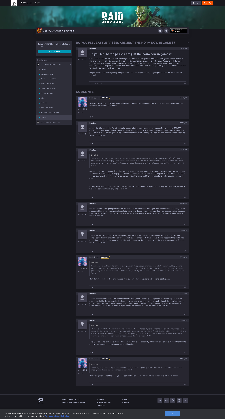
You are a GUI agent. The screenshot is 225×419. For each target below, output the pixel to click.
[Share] (185, 83)
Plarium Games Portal (71, 399)
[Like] (90, 83)
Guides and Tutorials (48, 79)
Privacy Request (104, 402)
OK (172, 413)
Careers (125, 402)
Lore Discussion (47, 108)
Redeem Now (54, 52)
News (44, 69)
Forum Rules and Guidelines (73, 402)
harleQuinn (94, 98)
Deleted (92, 49)
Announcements (47, 74)
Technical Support (47, 93)
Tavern (43, 117)
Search (37, 3)
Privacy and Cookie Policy (57, 416)
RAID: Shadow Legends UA (50, 122)
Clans (43, 98)
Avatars (44, 103)
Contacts (101, 405)
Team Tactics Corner (48, 88)
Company (126, 399)
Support (100, 399)
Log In (195, 3)
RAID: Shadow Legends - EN (51, 65)
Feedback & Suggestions (50, 112)
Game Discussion (47, 84)
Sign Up (207, 3)
